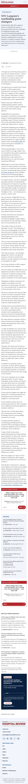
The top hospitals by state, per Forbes (13, 534)
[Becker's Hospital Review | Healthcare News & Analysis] (7, 2)
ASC (3, 746)
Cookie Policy (18, 780)
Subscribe (13, 6)
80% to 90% (18, 141)
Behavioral (5, 758)
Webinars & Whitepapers (9, 770)
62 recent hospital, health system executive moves (11, 554)
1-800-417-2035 (6, 732)
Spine (4, 749)
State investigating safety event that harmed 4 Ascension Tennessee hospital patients (13, 521)
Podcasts (4, 773)
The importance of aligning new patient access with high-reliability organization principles (13, 653)
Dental (4, 752)
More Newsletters (8, 706)
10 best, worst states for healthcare (12, 548)
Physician (5, 761)
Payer (3, 755)
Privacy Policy (8, 700)
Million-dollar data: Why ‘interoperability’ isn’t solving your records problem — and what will (14, 495)
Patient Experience (6, 12)
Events (4, 767)
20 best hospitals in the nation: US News (13, 528)
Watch (21, 507)
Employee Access (20, 782)
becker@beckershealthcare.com (11, 735)
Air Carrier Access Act (7, 172)
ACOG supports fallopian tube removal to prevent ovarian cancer (13, 617)
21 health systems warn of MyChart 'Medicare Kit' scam (12, 571)
